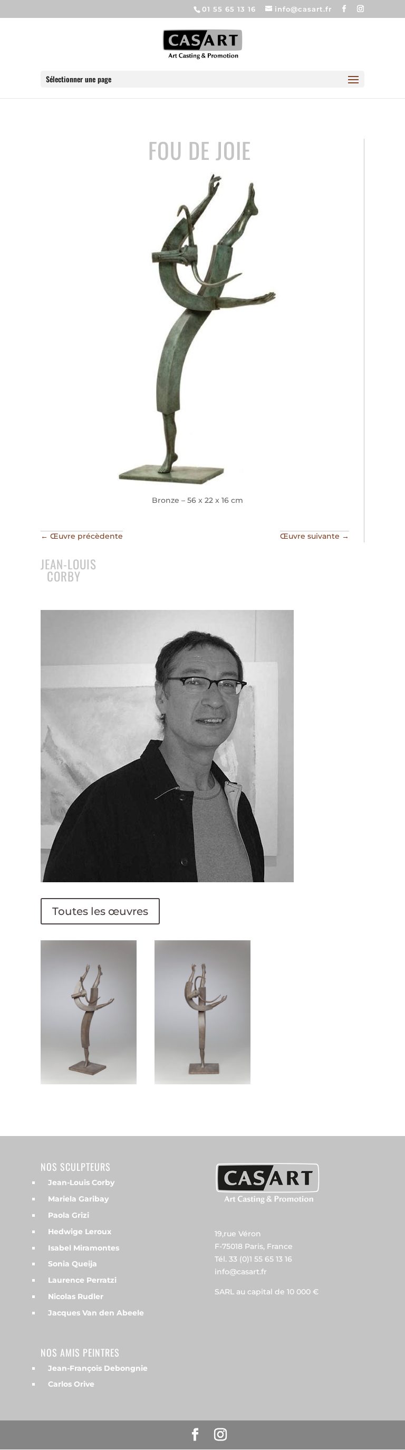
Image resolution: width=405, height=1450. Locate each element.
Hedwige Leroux (79, 1231)
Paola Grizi (68, 1215)
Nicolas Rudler (75, 1296)
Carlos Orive (71, 1384)
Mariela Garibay (78, 1199)
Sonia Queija (72, 1263)
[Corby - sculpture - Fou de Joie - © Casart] (89, 1084)
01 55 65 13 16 (229, 9)
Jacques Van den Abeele (96, 1313)
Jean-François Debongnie (98, 1368)
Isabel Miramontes (83, 1248)
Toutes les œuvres (100, 911)
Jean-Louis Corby (81, 1182)
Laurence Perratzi (82, 1280)
